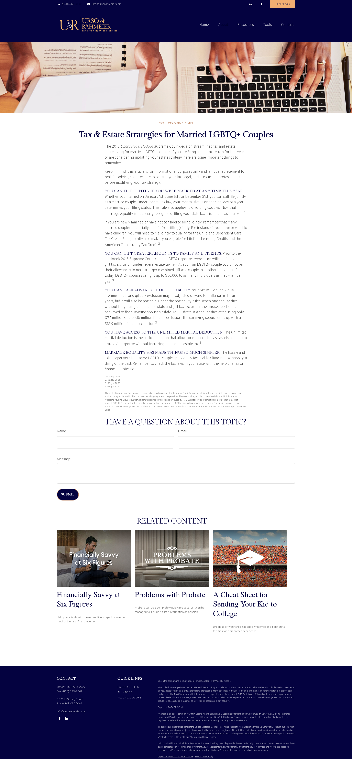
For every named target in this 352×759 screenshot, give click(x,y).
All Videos (125, 692)
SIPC (222, 717)
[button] (204, 25)
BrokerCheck (224, 681)
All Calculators (129, 697)
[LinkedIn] (250, 4)
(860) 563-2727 (72, 4)
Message (64, 459)
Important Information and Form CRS (175, 756)
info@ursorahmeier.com (106, 4)
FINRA (215, 717)
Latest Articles (128, 687)
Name (61, 431)
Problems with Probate (170, 594)
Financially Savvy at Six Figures (88, 599)
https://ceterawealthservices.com (200, 737)
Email (182, 431)
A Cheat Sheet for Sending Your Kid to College (245, 604)
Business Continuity (204, 756)
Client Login (282, 4)
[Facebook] (261, 4)
